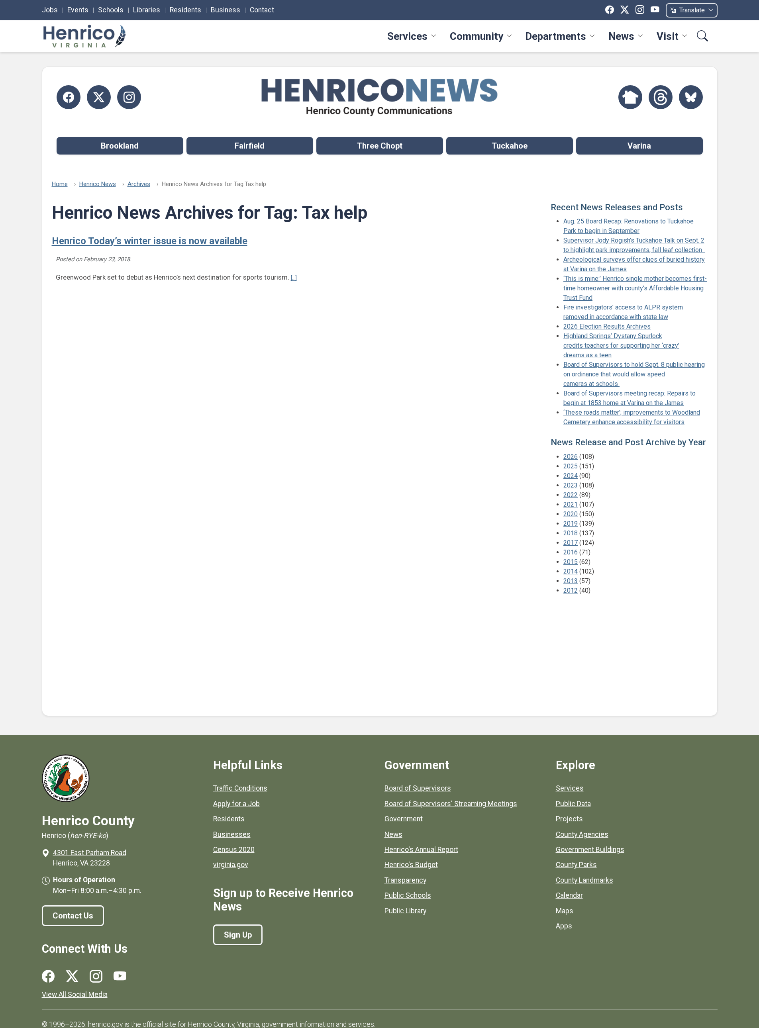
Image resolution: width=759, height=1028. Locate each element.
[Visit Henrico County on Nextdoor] (630, 97)
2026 (570, 456)
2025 (570, 466)
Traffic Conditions (240, 788)
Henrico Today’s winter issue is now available (149, 241)
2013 (570, 581)
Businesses (232, 834)
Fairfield (250, 146)
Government (403, 819)
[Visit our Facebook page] (48, 976)
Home (60, 184)
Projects (569, 819)
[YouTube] (655, 10)
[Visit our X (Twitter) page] (72, 976)
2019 (570, 523)
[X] (624, 10)
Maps (564, 911)
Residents (185, 10)
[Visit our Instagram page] (96, 976)
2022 (570, 495)
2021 (570, 504)
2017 (570, 542)
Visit (668, 36)
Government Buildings (590, 850)
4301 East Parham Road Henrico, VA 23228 (89, 858)
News (621, 36)
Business (225, 10)
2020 (570, 514)
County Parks (576, 865)
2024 (570, 476)
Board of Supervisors (417, 788)
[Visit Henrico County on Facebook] (68, 97)
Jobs (50, 10)
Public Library (405, 911)
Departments (555, 36)
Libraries (146, 10)
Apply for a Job (236, 804)
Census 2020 (234, 850)
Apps (564, 926)
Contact (262, 10)
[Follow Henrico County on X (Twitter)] (99, 97)
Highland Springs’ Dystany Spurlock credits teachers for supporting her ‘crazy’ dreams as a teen (621, 345)
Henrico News (97, 184)
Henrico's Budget (411, 865)
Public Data (573, 804)
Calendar (569, 895)
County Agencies (582, 834)
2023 (570, 485)
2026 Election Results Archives (607, 326)
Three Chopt (379, 146)
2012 (570, 590)
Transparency (405, 880)
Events (77, 10)
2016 (570, 552)
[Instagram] (639, 10)
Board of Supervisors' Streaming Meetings (450, 804)
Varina (639, 146)
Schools (111, 10)
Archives (138, 184)
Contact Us (73, 915)
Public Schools (407, 895)
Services (407, 36)
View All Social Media (75, 995)
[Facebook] (609, 10)
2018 (570, 533)
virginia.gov (230, 865)
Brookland (120, 146)
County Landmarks (584, 880)
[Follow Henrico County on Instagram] (129, 97)
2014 (570, 571)
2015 (570, 562)
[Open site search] (702, 36)
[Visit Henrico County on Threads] (661, 97)
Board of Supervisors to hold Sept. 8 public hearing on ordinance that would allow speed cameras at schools (634, 374)
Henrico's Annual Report (421, 850)
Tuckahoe (510, 146)
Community (476, 36)
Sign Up (238, 935)
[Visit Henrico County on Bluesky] (691, 97)
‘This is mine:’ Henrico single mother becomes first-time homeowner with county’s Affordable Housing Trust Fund (635, 288)
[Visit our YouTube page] (120, 976)
